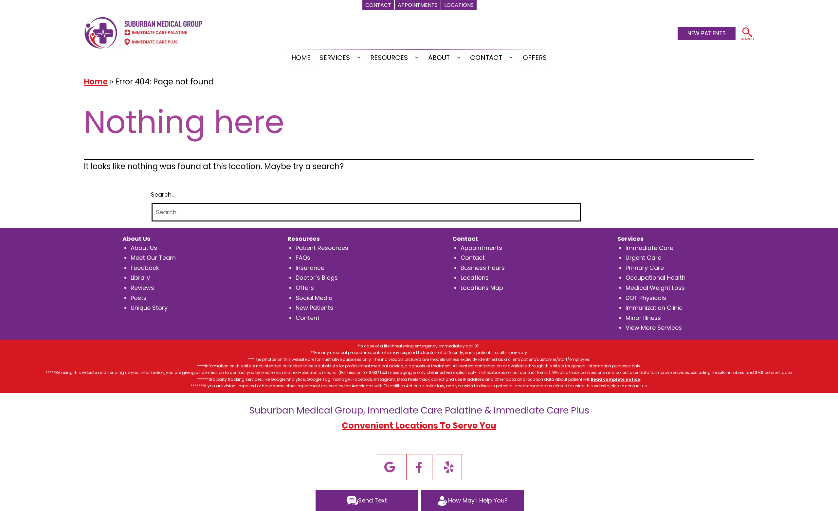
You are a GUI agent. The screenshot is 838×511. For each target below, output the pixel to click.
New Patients (314, 308)
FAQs (303, 258)
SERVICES (334, 57)
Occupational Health (655, 277)
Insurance (310, 268)
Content (307, 318)
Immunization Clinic (654, 308)
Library (140, 277)
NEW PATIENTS (706, 33)
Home (96, 81)
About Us (144, 248)
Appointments (481, 248)
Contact (473, 258)
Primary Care (645, 268)
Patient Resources (322, 248)
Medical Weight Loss (655, 288)
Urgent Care (643, 258)
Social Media (314, 298)
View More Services (654, 328)
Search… (162, 194)
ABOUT (439, 57)
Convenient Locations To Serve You (419, 426)
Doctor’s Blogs (317, 277)
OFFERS (535, 57)
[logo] (143, 32)
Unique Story (149, 308)
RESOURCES (389, 57)
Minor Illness (643, 318)
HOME (301, 57)
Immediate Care (649, 248)
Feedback (145, 268)
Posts (139, 298)
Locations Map (482, 288)
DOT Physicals (646, 298)
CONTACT (486, 57)
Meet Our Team (153, 258)
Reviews (142, 288)
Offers (305, 288)
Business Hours (483, 268)
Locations (475, 277)
